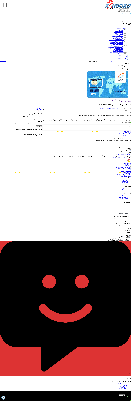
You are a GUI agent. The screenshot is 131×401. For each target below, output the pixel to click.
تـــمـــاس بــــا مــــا (122, 59)
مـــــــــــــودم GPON (118, 34)
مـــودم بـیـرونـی (119, 32)
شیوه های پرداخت (124, 179)
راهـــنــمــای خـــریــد (123, 183)
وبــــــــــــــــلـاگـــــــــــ (121, 56)
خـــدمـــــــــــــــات (118, 51)
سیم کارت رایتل (119, 40)
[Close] (5, 5)
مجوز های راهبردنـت (123, 197)
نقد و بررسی (39, 108)
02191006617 (126, 128)
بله (115, 100)
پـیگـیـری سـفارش (122, 58)
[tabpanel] (65, 397)
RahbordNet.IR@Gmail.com (118, 157)
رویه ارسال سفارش (123, 182)
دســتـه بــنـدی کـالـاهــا (121, 28)
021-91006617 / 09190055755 (124, 154)
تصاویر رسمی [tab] (122, 395)
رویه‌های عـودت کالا (123, 198)
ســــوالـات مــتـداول (123, 188)
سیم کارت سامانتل (118, 44)
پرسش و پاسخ (39, 109)
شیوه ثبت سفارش (124, 181)
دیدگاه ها (40, 110)
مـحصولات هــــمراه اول (119, 61)
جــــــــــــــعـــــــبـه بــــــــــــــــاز (116, 53)
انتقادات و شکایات (124, 189)
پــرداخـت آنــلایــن (123, 57)
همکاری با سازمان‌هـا (123, 195)
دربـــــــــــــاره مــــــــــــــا (121, 199)
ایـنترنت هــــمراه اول (118, 39)
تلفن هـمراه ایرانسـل (118, 37)
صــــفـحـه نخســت (122, 54)
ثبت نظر (128, 148)
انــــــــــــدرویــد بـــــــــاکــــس (116, 52)
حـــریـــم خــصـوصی (123, 191)
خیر (113, 100)
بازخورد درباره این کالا (126, 101)
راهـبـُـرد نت (128, 61)
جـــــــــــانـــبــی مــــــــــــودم (115, 47)
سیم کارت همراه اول (109, 61)
